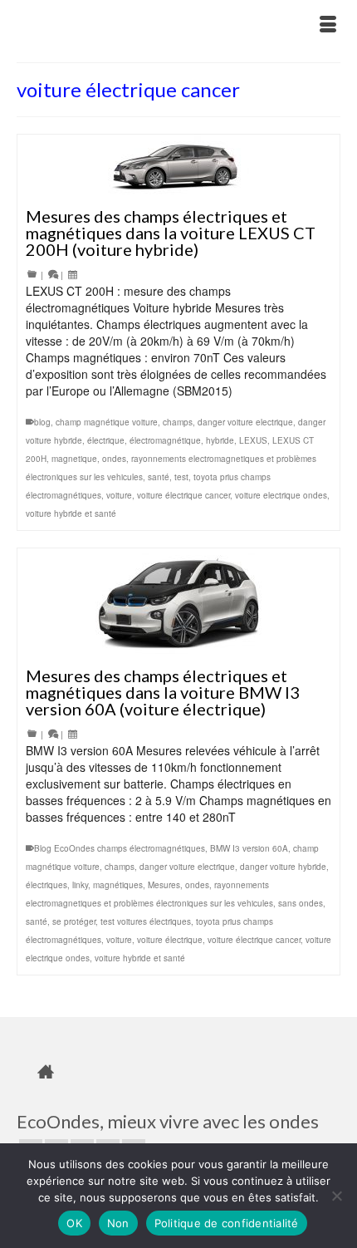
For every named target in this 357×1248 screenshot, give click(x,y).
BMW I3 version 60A (249, 848)
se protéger (73, 921)
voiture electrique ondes (281, 495)
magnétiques (118, 885)
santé (158, 477)
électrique (106, 440)
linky (80, 885)
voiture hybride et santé (71, 513)
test (181, 477)
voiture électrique (170, 940)
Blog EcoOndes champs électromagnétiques (119, 848)
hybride (220, 440)
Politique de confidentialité (226, 1223)
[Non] (336, 1195)
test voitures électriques (145, 921)
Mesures (164, 885)
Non (118, 1223)
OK (74, 1223)
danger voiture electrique (245, 422)
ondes (114, 458)
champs (178, 422)
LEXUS (253, 440)
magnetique (74, 458)
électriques (46, 885)
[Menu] (328, 25)
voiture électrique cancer (183, 495)
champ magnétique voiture (107, 422)
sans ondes (300, 903)
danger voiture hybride (283, 866)
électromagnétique (165, 440)
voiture (119, 495)
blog (42, 422)
